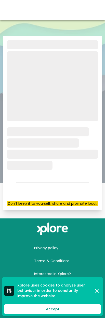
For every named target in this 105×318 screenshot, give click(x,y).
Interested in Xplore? (52, 273)
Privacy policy (46, 247)
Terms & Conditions (52, 260)
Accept (52, 309)
